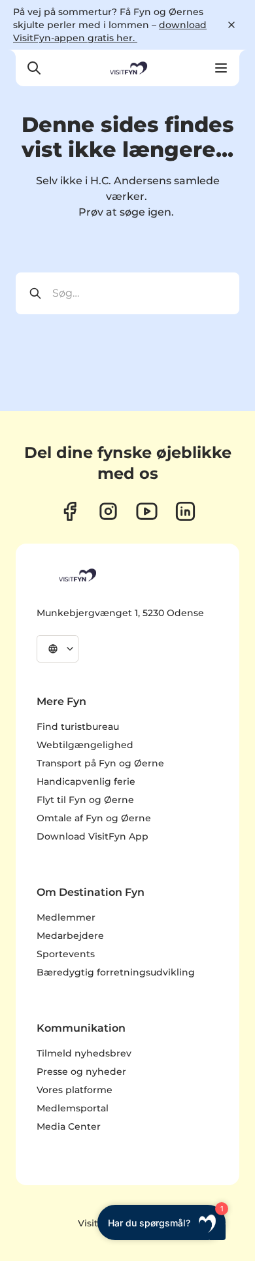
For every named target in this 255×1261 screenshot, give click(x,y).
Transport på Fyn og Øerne (100, 763)
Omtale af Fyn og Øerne (94, 818)
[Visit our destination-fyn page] (185, 511)
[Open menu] (221, 68)
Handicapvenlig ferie (86, 781)
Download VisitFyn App (92, 836)
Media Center (69, 1126)
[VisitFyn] (76, 575)
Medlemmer (66, 917)
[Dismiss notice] (231, 24)
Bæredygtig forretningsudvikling (116, 972)
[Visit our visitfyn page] (108, 511)
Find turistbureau (78, 726)
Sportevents (66, 954)
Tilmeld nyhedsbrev (84, 1053)
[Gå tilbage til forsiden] (127, 68)
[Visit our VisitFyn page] (69, 511)
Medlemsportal (73, 1108)
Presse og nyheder (81, 1071)
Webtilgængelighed (85, 745)
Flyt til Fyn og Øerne (85, 800)
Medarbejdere (70, 936)
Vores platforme (74, 1090)
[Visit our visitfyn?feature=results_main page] (146, 511)
